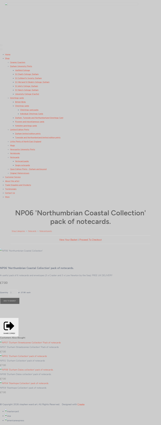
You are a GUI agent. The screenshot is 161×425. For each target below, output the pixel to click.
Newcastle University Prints (22, 149)
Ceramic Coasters (17, 62)
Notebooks (15, 153)
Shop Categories (18, 231)
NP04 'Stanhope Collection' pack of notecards (23, 387)
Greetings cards (17, 98)
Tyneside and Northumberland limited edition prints (38, 137)
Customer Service (13, 177)
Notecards (14, 157)
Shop (7, 58)
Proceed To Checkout (90, 239)
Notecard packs (22, 161)
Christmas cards (22, 106)
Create (81, 404)
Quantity (4, 292)
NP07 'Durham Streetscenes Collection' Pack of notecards (29, 347)
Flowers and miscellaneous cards (29, 121)
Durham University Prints (21, 66)
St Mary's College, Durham (26, 90)
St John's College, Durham (26, 86)
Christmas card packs (29, 110)
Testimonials (10, 189)
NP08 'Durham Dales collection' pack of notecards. (25, 374)
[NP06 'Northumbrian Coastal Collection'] (4, 259)
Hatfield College (22, 70)
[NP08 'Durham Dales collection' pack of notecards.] (26, 369)
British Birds (20, 102)
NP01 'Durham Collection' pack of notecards (22, 360)
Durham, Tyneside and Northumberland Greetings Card (39, 117)
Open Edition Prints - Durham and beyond (28, 169)
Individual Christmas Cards (31, 113)
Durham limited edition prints (28, 133)
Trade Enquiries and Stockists (18, 185)
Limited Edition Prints (19, 129)
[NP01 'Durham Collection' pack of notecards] (23, 356)
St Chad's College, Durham (27, 74)
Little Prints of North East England (25, 141)
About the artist (12, 181)
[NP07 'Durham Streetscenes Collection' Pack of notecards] (30, 342)
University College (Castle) (27, 94)
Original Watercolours (19, 173)
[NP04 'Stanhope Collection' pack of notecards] (24, 383)
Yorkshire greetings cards (26, 125)
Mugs (12, 145)
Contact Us (10, 193)
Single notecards (22, 165)
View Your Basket (68, 239)
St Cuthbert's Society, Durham (28, 78)
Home (7, 54)
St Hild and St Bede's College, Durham (32, 82)
